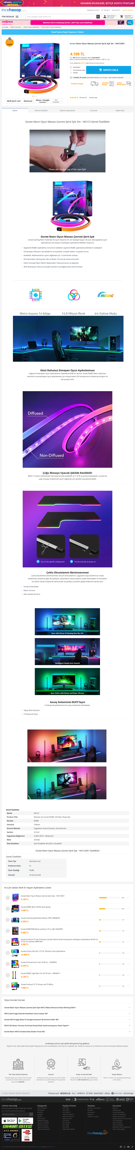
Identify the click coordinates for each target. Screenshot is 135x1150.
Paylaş (75, 73)
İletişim (115, 1108)
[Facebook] (121, 1147)
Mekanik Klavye (42, 1121)
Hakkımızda (117, 1110)
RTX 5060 (66, 1110)
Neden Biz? (120, 110)
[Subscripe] (31, 1114)
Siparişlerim (116, 10)
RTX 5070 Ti (67, 1123)
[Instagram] (125, 1147)
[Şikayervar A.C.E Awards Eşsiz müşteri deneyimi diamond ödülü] (11, 1135)
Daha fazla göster (43, 1129)
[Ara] (98, 16)
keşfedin (21, 1082)
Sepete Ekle (110, 70)
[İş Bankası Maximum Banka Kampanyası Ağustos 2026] (67, 22)
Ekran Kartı (41, 1119)
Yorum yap (93, 98)
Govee (73, 43)
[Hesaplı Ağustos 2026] (67, 3)
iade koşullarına (83, 1080)
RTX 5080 (66, 1125)
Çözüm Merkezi (127, 10)
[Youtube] (128, 1147)
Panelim (90, 1110)
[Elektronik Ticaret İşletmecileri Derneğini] (120, 1099)
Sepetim (90, 1114)
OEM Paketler (42, 1108)
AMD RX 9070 (67, 1119)
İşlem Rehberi (118, 1123)
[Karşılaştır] (128, 897)
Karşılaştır (76, 67)
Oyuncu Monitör (43, 1127)
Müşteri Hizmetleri (94, 1108)
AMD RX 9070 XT (68, 1116)
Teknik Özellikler (41, 110)
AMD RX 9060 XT (68, 1114)
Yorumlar (93, 110)
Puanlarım (91, 1112)
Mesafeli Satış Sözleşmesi (122, 1127)
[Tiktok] (132, 1147)
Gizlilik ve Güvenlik (119, 1114)
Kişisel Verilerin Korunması (122, 1119)
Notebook (40, 1110)
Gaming (37, 240)
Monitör (40, 1112)
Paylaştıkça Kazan (93, 10)
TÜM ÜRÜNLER (8, 16)
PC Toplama (105, 10)
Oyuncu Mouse (42, 1125)
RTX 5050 (66, 1108)
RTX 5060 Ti (67, 1112)
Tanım (14, 110)
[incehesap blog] (98, 1126)
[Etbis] (27, 1135)
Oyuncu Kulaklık (43, 1123)
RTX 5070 (66, 1121)
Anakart (40, 1114)
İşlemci (40, 1116)
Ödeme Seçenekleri (67, 110)
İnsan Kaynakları (118, 1112)
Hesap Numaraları (119, 1116)
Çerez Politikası (118, 1125)
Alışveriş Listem (93, 1116)
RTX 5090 (66, 1127)
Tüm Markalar (117, 1121)
